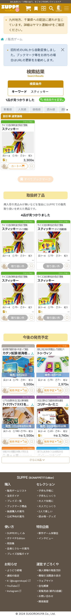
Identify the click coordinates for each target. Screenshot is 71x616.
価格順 (37, 109)
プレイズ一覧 (14, 501)
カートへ (16, 166)
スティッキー (10, 128)
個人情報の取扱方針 (50, 570)
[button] (52, 99)
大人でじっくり (47, 506)
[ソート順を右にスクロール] (67, 109)
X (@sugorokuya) (17, 580)
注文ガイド (13, 495)
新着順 (8, 109)
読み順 (51, 109)
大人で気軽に (46, 501)
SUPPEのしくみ (16, 533)
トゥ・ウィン (44, 353)
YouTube (12, 586)
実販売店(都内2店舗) (50, 591)
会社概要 (43, 586)
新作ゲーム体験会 (48, 533)
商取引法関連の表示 (50, 575)
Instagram (12, 591)
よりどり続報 (14, 570)
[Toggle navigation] (66, 8)
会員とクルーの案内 (18, 548)
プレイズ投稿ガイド (18, 553)
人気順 (22, 109)
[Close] (62, 49)
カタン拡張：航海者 (15, 353)
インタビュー (46, 538)
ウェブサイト (46, 580)
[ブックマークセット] (36, 8)
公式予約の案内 (15, 516)
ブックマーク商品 (17, 506)
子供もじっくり (47, 495)
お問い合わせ (46, 596)
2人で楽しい (45, 511)
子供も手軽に (46, 490)
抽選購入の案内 (15, 511)
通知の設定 (13, 575)
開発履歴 (43, 601)
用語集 (10, 543)
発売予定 (14, 390)
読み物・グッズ (47, 516)
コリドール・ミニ (47, 404)
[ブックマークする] (31, 166)
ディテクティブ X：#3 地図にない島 (19, 404)
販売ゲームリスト (17, 490)
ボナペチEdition (16, 538)
